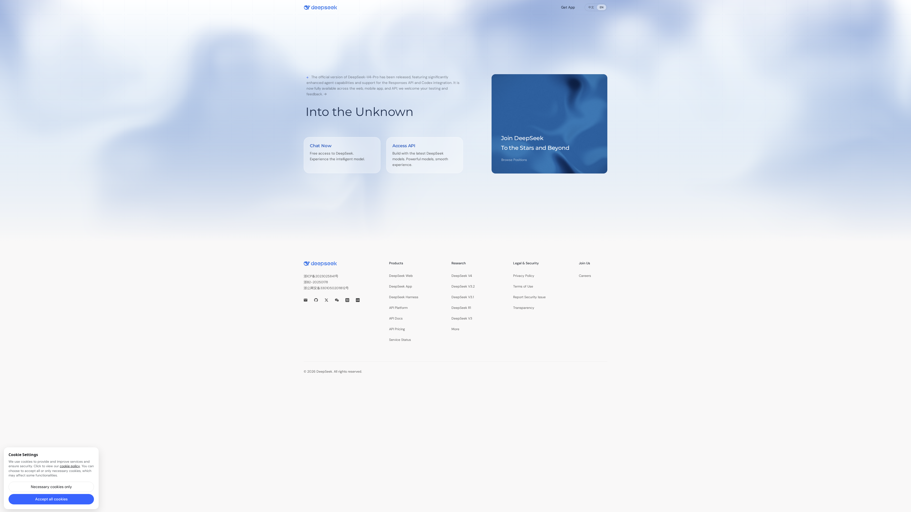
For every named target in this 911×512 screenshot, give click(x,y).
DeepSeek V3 (461, 318)
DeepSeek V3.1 (462, 297)
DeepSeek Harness (403, 297)
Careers (585, 276)
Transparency (523, 308)
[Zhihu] (347, 300)
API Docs (396, 318)
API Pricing (397, 329)
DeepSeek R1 (461, 308)
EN (601, 7)
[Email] (305, 300)
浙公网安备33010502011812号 (326, 288)
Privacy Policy (523, 276)
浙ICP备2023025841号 (321, 276)
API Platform (398, 308)
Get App (568, 7)
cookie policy (70, 466)
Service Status (400, 340)
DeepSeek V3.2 (463, 286)
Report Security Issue (529, 297)
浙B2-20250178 (316, 282)
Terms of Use (523, 286)
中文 (591, 7)
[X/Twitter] (326, 300)
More (455, 329)
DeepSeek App (400, 286)
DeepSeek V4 (461, 276)
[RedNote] (358, 300)
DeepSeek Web (401, 276)
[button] (51, 487)
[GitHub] (316, 300)
